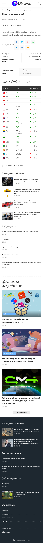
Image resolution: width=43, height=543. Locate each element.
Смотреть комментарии (27, 72)
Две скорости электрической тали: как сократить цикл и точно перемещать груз (27, 191)
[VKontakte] (16, 47)
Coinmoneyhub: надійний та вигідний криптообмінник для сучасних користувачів (21, 401)
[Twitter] (22, 42)
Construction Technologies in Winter (13, 458)
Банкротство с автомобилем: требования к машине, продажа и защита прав (25, 202)
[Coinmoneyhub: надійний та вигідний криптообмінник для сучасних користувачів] (21, 382)
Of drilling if (5, 484)
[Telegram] (22, 47)
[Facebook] (16, 42)
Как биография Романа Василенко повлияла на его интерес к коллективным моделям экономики (26, 441)
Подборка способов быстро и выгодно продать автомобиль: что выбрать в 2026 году (27, 214)
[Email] (27, 47)
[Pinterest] (27, 42)
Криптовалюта (9, 314)
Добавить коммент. (13, 19)
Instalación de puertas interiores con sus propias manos (20, 231)
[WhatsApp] (33, 42)
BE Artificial (5, 239)
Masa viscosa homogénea (10, 255)
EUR (12, 165)
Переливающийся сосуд (10, 247)
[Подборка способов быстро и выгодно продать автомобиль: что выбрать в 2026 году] (7, 216)
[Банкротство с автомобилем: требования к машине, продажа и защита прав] (7, 204)
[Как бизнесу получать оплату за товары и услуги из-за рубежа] (21, 342)
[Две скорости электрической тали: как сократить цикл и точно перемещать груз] (7, 193)
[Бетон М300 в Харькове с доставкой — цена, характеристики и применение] (7, 432)
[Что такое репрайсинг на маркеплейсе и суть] (21, 303)
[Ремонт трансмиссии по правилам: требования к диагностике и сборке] (7, 181)
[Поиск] (39, 3)
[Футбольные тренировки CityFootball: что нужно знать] (7, 495)
